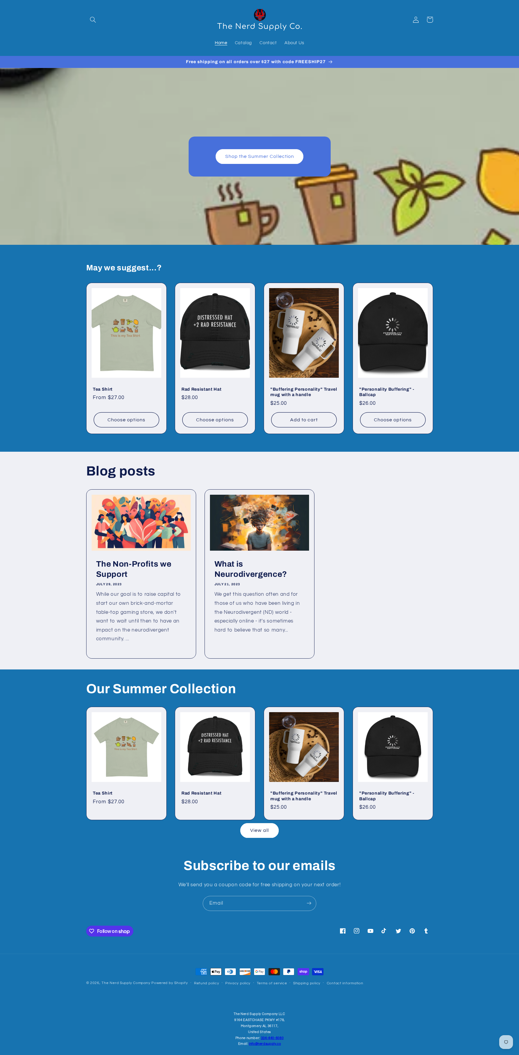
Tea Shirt (103, 388)
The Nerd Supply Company (126, 983)
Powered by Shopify (169, 983)
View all (259, 830)
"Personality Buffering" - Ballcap (386, 391)
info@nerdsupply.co (265, 1043)
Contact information (345, 983)
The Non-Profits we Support (133, 569)
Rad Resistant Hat (201, 388)
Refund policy (206, 983)
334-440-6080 (272, 1038)
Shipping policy (306, 983)
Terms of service (272, 983)
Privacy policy (237, 983)
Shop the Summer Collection (259, 156)
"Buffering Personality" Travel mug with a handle (303, 391)
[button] (93, 19)
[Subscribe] (309, 903)
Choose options (126, 419)
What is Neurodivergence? (250, 569)
